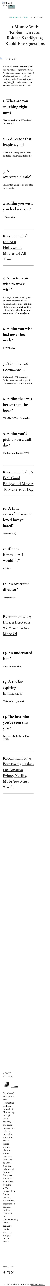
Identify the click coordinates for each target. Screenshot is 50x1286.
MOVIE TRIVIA (15, 17)
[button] (5, 6)
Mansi (14, 1086)
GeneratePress (38, 1284)
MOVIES (25, 17)
